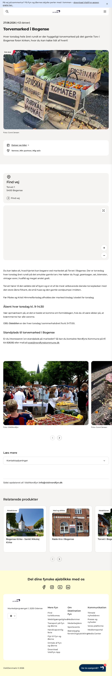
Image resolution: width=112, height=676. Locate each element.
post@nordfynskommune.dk (43, 342)
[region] (56, 232)
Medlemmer (74, 619)
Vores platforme (96, 626)
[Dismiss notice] (107, 4)
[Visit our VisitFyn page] (44, 587)
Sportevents (74, 627)
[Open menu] (105, 11)
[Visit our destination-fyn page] (68, 587)
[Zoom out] (104, 255)
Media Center (94, 633)
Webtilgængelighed (58, 619)
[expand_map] (104, 211)
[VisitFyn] (16, 600)
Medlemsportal (95, 630)
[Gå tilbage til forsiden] (56, 11)
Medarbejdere (75, 623)
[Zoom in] (104, 247)
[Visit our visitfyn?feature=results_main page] (60, 587)
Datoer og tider (19, 145)
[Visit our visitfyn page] (52, 587)
